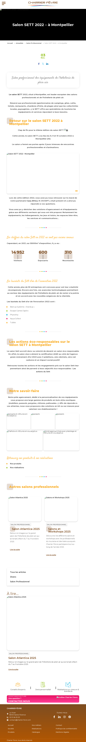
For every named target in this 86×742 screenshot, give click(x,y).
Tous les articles (18, 572)
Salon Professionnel (33, 43)
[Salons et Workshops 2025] (61, 509)
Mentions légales (62, 732)
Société (11, 729)
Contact (59, 725)
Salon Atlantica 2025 (26, 528)
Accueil (10, 43)
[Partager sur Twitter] (43, 64)
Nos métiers (36, 725)
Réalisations (36, 729)
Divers (13, 577)
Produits (11, 732)
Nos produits (15, 464)
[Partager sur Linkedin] (47, 64)
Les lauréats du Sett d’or (18, 302)
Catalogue (36, 732)
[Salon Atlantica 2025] (24, 509)
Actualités (19, 43)
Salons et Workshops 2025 (59, 530)
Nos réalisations (17, 468)
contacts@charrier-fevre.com (20, 720)
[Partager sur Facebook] (39, 64)
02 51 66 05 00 (14, 717)
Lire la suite (15, 550)
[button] (76, 173)
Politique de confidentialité (66, 729)
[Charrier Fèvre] (43, 4)
